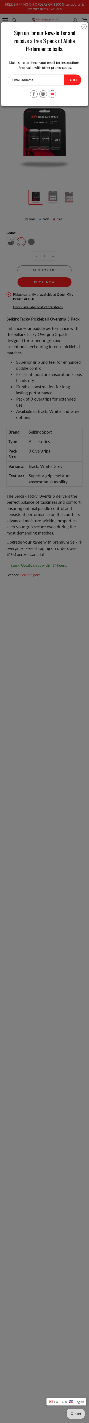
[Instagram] (43, 94)
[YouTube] (52, 94)
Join (72, 80)
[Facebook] (34, 94)
